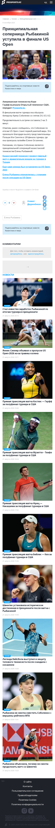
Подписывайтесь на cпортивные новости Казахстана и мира (22, 87)
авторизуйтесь (16, 254)
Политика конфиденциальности (27, 804)
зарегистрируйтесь (36, 254)
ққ (45, 2)
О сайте (27, 781)
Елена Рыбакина (12, 217)
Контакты (27, 786)
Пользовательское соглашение (27, 790)
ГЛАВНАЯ (6, 19)
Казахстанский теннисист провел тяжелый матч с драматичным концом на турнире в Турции (24, 159)
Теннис (14, 19)
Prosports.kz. (19, 108)
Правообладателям (27, 795)
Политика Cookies (27, 799)
